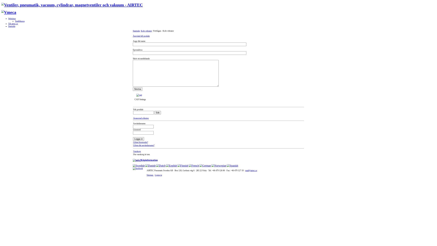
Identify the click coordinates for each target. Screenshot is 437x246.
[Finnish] (183, 165)
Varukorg (137, 151)
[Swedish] (139, 165)
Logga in (158, 175)
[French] (194, 165)
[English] (171, 165)
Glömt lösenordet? (140, 142)
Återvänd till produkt (141, 36)
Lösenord (137, 129)
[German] (205, 165)
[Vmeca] (8, 12)
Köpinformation (149, 160)
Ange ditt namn (139, 41)
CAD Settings (140, 99)
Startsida (136, 31)
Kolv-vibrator (146, 31)
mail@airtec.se (251, 170)
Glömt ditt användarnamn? (143, 145)
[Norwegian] (219, 165)
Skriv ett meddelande (141, 58)
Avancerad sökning (141, 118)
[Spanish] (232, 165)
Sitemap (150, 175)
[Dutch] (161, 165)
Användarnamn (139, 123)
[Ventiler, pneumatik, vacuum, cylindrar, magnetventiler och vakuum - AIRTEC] (72, 5)
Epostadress (138, 50)
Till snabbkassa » (150, 95)
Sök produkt (138, 109)
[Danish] (150, 165)
